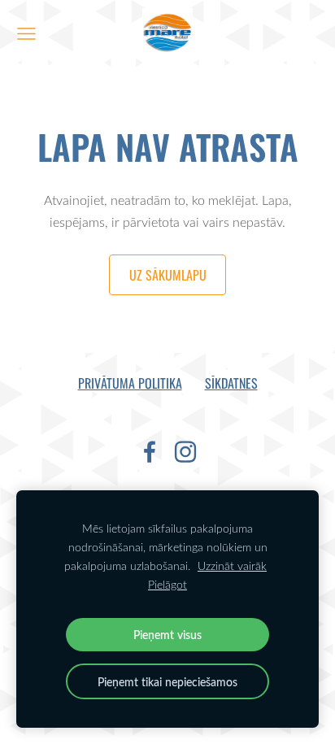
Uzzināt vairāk (232, 565)
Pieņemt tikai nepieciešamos (167, 681)
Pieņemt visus (167, 634)
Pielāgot (167, 584)
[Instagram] (185, 451)
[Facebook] (149, 451)
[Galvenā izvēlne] (26, 33)
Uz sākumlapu (168, 275)
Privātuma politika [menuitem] (130, 383)
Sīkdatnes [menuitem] (231, 383)
